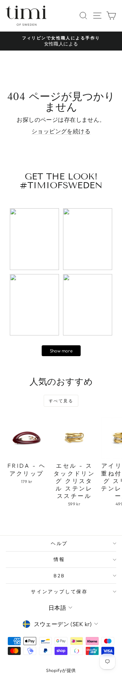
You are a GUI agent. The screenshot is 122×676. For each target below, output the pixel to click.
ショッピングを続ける (61, 131)
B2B (59, 576)
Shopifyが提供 (61, 670)
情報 (59, 559)
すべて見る (61, 400)
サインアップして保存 (59, 591)
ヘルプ (59, 543)
